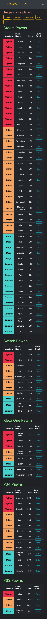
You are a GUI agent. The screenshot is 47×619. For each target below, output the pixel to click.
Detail (39, 42)
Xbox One (28, 17)
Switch (17, 17)
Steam (7, 17)
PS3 (6, 22)
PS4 (38, 17)
